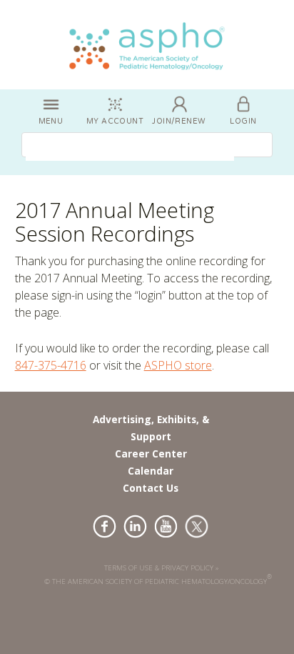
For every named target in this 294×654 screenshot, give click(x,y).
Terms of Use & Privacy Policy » (161, 568)
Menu (51, 121)
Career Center (151, 453)
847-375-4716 (50, 365)
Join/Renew (179, 121)
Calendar (150, 470)
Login (243, 121)
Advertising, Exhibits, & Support (151, 427)
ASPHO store (178, 365)
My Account (114, 121)
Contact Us (150, 488)
